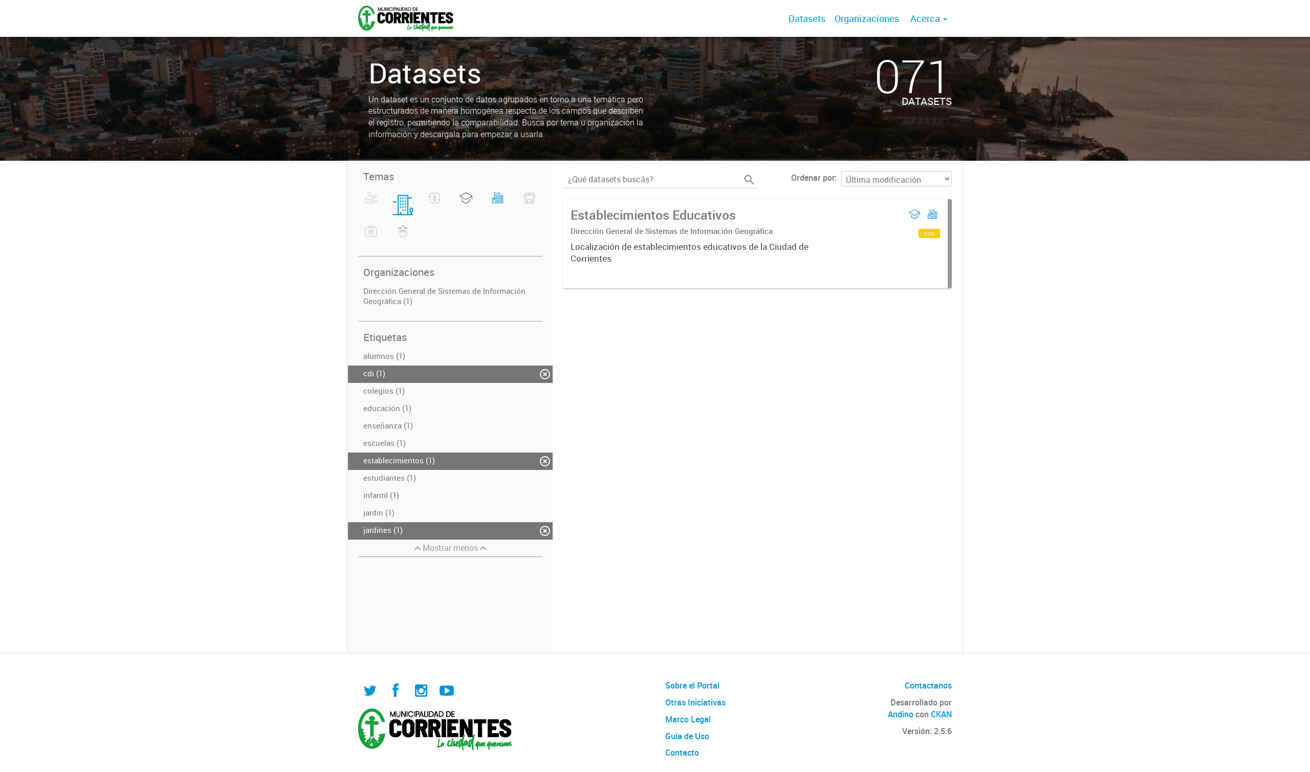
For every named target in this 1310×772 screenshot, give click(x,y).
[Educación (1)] (466, 204)
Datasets (807, 18)
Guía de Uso (687, 736)
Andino (900, 714)
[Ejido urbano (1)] (498, 204)
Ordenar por (813, 178)
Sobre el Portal (692, 685)
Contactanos (928, 685)
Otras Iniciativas (695, 702)
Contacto (682, 752)
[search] (749, 179)
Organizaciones (867, 18)
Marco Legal (688, 719)
